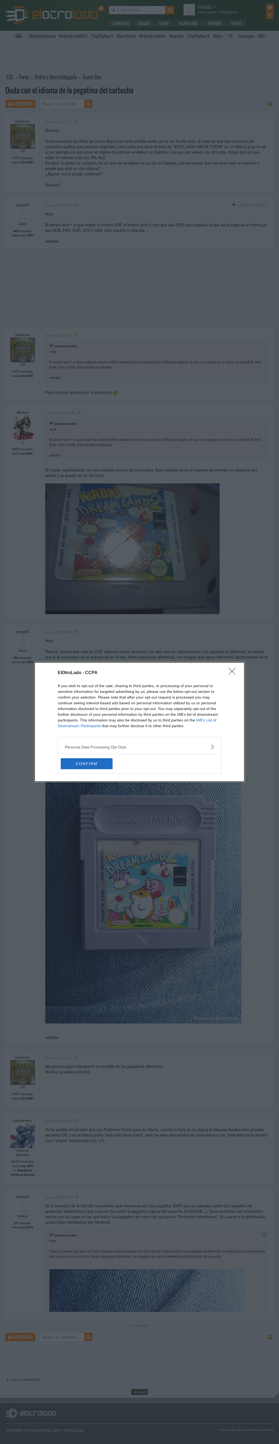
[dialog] (139, 722)
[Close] (234, 673)
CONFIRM (87, 763)
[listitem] (139, 747)
